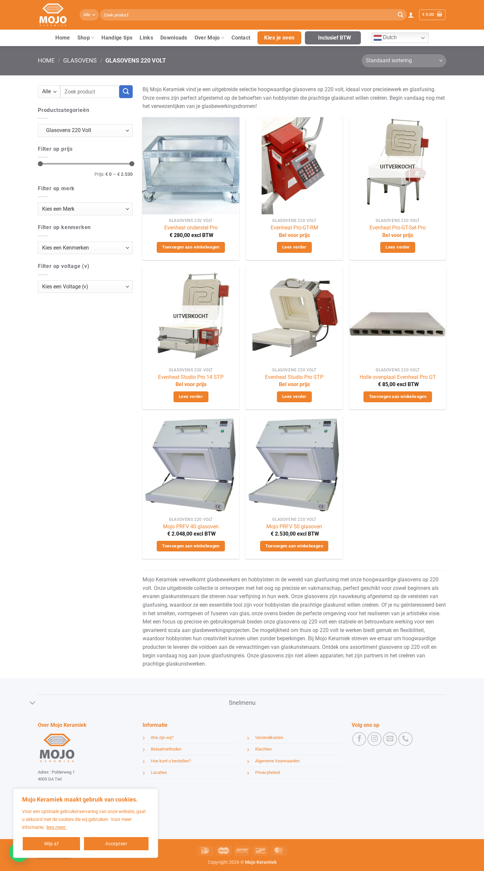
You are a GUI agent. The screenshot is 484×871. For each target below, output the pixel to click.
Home (62, 38)
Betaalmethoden (166, 749)
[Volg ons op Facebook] (359, 739)
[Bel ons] (405, 739)
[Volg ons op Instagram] (374, 739)
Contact (240, 38)
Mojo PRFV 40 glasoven (191, 526)
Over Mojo (207, 38)
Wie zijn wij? (162, 737)
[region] (85, 823)
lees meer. (56, 827)
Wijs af (51, 843)
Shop (83, 38)
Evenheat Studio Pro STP (294, 377)
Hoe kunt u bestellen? (171, 760)
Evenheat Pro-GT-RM (294, 227)
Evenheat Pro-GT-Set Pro (397, 227)
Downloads (173, 38)
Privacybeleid (267, 772)
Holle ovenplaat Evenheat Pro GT (398, 377)
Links (146, 38)
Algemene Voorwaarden (277, 760)
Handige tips (116, 38)
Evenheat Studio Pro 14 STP (191, 377)
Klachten (263, 749)
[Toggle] (32, 704)
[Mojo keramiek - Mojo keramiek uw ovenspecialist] (54, 15)
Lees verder (294, 247)
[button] (411, 15)
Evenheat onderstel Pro (191, 227)
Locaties (159, 772)
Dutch (389, 37)
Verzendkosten (269, 737)
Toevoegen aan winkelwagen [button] (191, 247)
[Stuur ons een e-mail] (390, 739)
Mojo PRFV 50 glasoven (294, 526)
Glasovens (80, 60)
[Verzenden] (400, 14)
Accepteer (116, 843)
